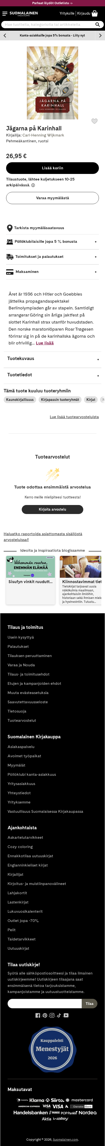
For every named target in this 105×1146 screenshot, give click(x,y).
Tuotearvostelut (22, 720)
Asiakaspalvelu (21, 746)
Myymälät (16, 765)
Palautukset (18, 646)
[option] (52, 35)
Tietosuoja (17, 711)
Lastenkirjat (18, 902)
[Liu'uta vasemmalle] (5, 35)
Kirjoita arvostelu (52, 509)
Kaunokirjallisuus (20, 400)
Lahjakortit (17, 893)
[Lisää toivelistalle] (94, 121)
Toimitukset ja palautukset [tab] (39, 256)
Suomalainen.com (65, 1139)
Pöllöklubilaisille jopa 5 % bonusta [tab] (46, 241)
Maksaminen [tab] (27, 271)
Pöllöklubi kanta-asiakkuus (32, 774)
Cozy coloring (20, 846)
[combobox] (52, 24)
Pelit (12, 930)
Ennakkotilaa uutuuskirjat (30, 856)
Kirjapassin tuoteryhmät (60, 400)
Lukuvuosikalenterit (25, 911)
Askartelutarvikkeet (25, 837)
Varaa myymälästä (52, 198)
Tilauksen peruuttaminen (30, 655)
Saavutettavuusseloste (28, 702)
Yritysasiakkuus (21, 783)
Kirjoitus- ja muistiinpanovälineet (37, 883)
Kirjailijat (15, 874)
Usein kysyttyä (21, 637)
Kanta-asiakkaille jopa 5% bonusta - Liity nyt (52, 35)
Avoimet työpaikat (24, 756)
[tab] (52, 360)
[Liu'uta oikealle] (100, 35)
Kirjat (90, 400)
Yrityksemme (19, 802)
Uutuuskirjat (18, 948)
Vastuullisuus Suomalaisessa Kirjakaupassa (45, 811)
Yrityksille (67, 13)
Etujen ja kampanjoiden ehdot (34, 683)
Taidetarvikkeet (22, 939)
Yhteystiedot (19, 793)
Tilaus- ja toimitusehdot (29, 674)
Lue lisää (45, 342)
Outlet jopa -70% (23, 920)
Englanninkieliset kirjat (28, 865)
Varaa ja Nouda (21, 665)
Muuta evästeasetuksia (28, 692)
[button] (4, 13)
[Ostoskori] (95, 13)
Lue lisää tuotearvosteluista (74, 417)
